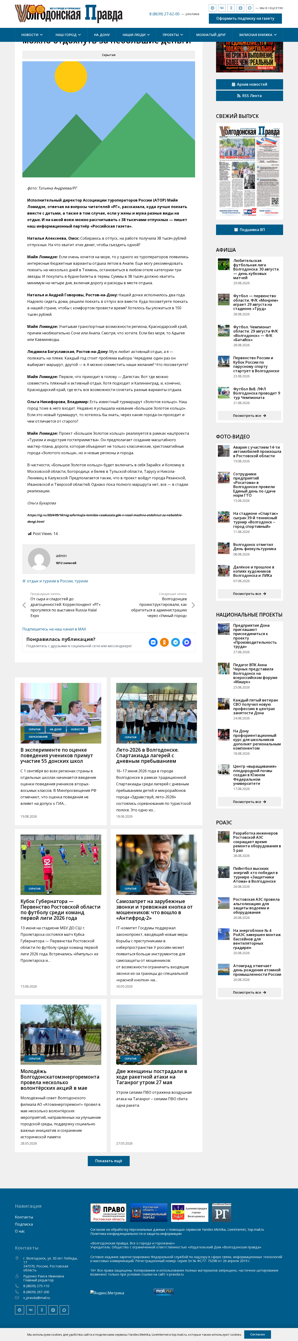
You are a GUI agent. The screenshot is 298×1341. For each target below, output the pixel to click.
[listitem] (153, 642)
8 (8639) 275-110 (36, 1286)
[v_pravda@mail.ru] (19, 1297)
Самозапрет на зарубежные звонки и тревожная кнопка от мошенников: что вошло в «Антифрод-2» (154, 909)
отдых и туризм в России (50, 581)
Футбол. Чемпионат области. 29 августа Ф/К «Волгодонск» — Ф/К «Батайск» (255, 333)
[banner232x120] (108, 1212)
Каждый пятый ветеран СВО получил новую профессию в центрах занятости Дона (255, 706)
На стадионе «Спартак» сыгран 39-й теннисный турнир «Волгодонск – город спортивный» (255, 520)
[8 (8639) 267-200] (19, 1292)
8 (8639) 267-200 (36, 1292)
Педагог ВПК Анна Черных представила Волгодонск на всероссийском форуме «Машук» (255, 673)
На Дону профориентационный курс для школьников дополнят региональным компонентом (257, 739)
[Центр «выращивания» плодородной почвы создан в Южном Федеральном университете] (224, 770)
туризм (81, 581)
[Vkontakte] (222, 8)
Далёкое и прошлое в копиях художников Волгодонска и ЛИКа (253, 571)
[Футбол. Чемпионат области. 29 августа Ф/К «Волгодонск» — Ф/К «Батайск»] (224, 330)
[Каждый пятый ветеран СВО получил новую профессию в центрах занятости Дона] (224, 704)
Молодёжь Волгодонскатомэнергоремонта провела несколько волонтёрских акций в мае (59, 1079)
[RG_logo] (221, 1212)
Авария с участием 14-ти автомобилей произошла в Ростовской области (257, 451)
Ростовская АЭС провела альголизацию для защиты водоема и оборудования (256, 906)
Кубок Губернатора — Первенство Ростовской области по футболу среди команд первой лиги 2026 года (60, 909)
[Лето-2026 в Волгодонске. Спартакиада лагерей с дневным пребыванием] (156, 713)
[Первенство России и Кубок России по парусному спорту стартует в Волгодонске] (224, 361)
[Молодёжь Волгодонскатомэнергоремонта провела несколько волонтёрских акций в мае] (60, 1035)
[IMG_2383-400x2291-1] (189, 1212)
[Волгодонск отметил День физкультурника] (224, 548)
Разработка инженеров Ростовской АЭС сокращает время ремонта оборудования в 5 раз (257, 842)
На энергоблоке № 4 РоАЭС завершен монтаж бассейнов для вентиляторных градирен (257, 939)
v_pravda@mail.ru (36, 1297)
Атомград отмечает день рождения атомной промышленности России (257, 970)
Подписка (24, 1224)
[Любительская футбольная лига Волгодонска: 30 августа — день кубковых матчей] (224, 264)
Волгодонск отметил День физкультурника (254, 546)
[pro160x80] (148, 1212)
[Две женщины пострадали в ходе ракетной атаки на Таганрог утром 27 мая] (156, 1035)
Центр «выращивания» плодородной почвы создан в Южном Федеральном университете (255, 775)
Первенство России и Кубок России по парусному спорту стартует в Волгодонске (256, 364)
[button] (40, 35)
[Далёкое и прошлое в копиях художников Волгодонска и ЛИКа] (224, 571)
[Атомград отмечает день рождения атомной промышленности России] (224, 969)
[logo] (69, 14)
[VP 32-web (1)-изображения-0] (249, 171)
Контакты (24, 1217)
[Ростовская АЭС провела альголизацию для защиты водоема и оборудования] (224, 903)
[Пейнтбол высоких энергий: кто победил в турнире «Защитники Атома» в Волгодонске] (224, 872)
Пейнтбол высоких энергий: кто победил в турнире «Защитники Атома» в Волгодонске (255, 875)
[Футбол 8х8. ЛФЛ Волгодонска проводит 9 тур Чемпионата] (224, 392)
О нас (20, 1231)
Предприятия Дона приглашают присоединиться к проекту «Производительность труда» (255, 636)
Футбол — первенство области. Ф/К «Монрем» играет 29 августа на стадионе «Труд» (255, 302)
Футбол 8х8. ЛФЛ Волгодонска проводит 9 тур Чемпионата (256, 393)
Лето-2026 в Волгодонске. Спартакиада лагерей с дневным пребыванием (147, 755)
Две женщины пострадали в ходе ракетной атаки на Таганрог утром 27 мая (151, 1077)
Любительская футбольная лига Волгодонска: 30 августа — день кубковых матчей (256, 269)
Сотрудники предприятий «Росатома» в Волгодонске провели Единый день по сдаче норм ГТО (254, 484)
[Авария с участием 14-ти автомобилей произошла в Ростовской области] (224, 451)
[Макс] (250, 8)
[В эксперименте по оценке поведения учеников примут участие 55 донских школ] (60, 713)
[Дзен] (240, 8)
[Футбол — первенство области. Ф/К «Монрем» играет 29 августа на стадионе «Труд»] (224, 299)
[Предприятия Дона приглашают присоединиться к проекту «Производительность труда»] (224, 629)
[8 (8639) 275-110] (19, 1286)
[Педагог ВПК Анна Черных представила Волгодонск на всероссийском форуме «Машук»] (224, 668)
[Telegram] (212, 8)
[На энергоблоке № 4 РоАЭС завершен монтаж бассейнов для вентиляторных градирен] (224, 934)
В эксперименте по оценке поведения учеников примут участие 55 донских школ (56, 755)
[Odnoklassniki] (231, 8)
